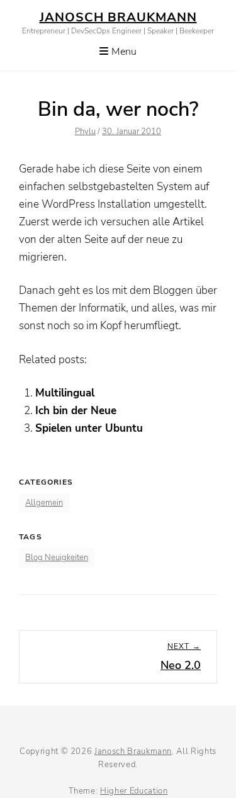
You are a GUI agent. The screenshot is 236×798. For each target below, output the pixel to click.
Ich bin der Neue (75, 410)
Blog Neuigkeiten (56, 557)
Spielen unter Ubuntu (89, 428)
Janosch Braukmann (118, 17)
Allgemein (44, 503)
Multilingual (64, 393)
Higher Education (133, 791)
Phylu (85, 131)
